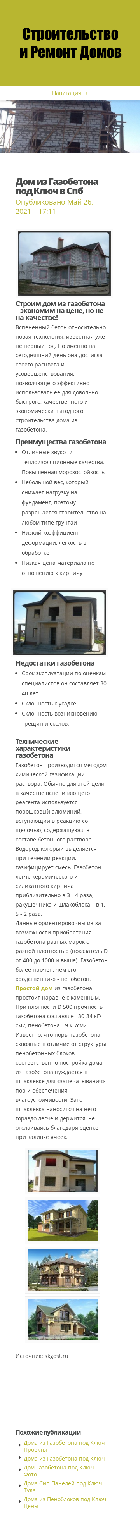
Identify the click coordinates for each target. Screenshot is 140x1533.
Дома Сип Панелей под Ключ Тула (63, 1487)
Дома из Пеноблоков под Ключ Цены (65, 1502)
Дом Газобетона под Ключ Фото (59, 1471)
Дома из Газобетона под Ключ (64, 1458)
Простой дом (34, 988)
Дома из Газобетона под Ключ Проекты (64, 1446)
